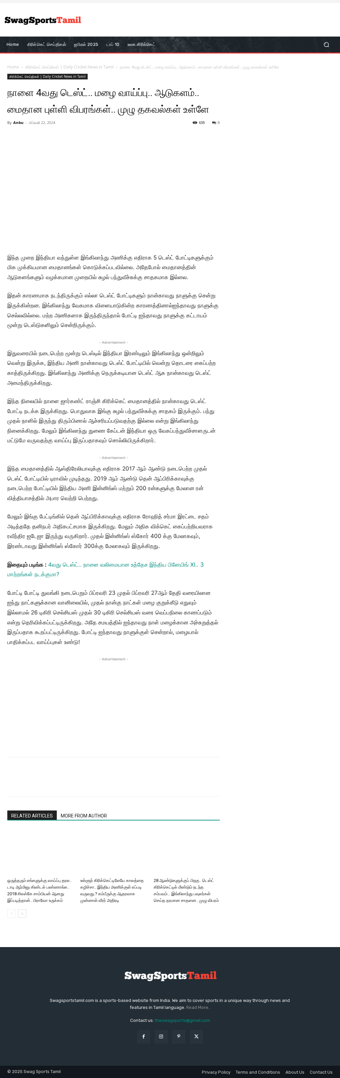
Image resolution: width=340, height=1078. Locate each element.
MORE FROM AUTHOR (84, 815)
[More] (75, 782)
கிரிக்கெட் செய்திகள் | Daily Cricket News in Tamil (69, 67)
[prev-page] (11, 914)
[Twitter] (29, 782)
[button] (326, 45)
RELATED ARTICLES (32, 815)
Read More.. (198, 1007)
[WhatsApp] (59, 782)
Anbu (18, 122)
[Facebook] (14, 782)
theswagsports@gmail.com (182, 1020)
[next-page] (22, 914)
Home (13, 67)
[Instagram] (161, 1036)
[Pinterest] (44, 782)
